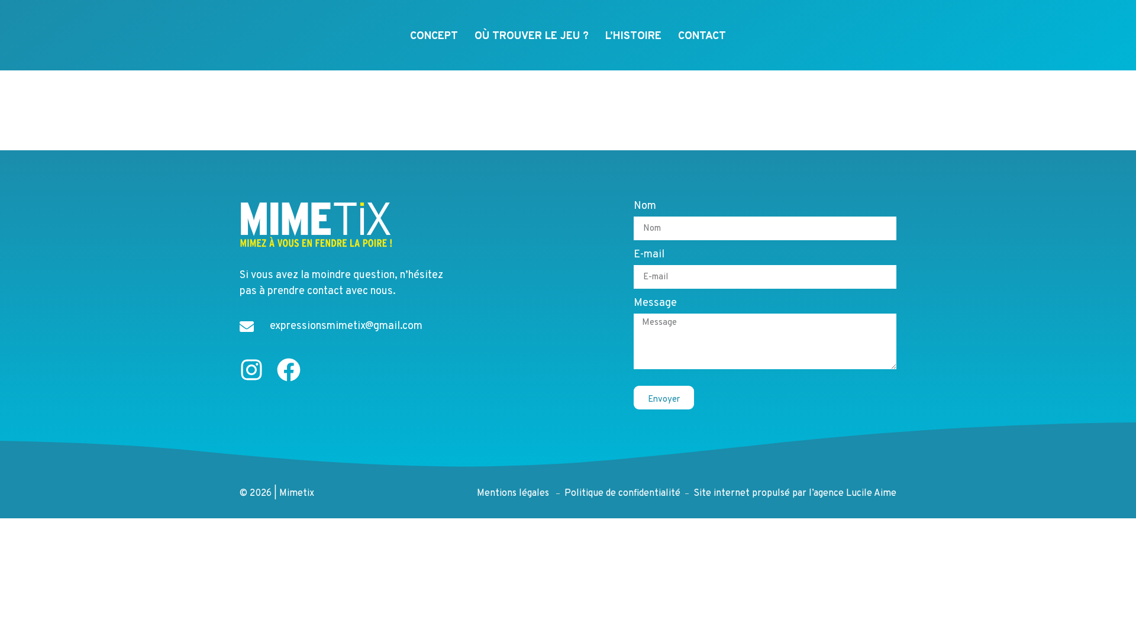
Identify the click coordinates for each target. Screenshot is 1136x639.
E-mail (649, 256)
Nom (645, 207)
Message (655, 304)
